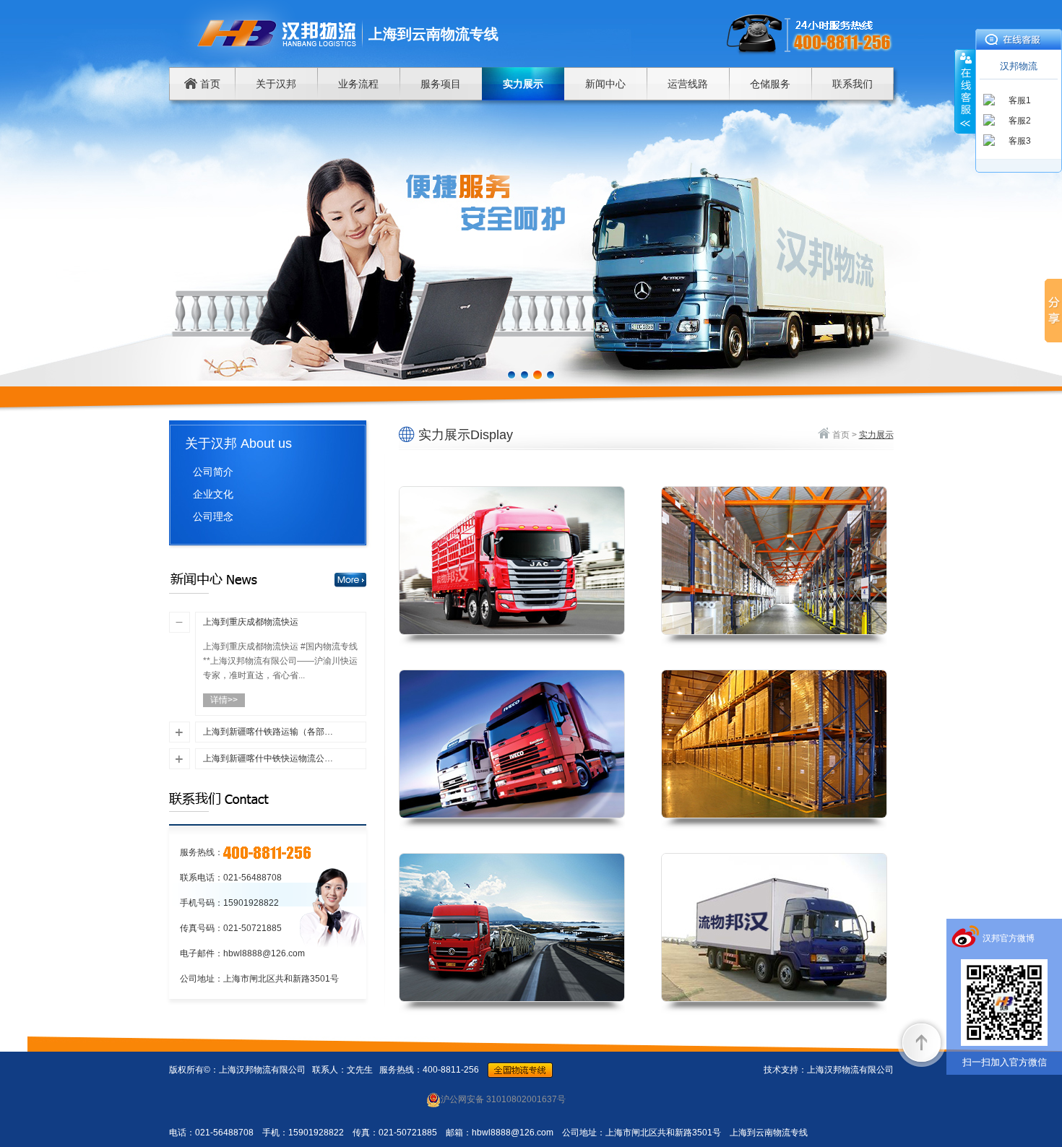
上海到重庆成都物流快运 (250, 622)
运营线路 (688, 84)
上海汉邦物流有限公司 (850, 1070)
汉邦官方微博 (1009, 938)
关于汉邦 (276, 84)
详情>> (224, 700)
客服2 (1020, 121)
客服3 (1020, 141)
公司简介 (213, 471)
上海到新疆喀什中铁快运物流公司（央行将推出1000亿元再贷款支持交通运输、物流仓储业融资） (269, 758)
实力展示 (523, 84)
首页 (208, 84)
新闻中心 (605, 84)
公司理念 (213, 516)
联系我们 (852, 84)
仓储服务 (770, 84)
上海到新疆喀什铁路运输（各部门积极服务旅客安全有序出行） (269, 732)
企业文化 (213, 494)
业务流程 (358, 84)
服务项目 (440, 84)
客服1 (1020, 100)
